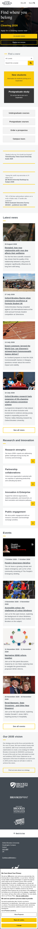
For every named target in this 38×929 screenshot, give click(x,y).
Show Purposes (19, 914)
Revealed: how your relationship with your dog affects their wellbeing (16, 250)
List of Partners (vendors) (8, 910)
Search (30, 63)
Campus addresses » (9, 857)
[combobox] (16, 63)
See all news (19, 430)
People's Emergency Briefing (17, 563)
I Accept (19, 925)
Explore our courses (19, 42)
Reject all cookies (19, 920)
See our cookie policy (22, 896)
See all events (19, 726)
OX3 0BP (5, 849)
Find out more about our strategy (19, 770)
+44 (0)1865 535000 (19, 36)
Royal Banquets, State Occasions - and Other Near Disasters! (17, 705)
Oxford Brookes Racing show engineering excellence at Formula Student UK (18, 301)
